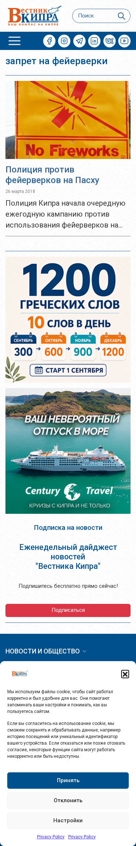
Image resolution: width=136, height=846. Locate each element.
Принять (68, 780)
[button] (125, 674)
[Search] (122, 16)
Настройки (68, 820)
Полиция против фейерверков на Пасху (52, 174)
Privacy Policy (51, 836)
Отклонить (68, 800)
